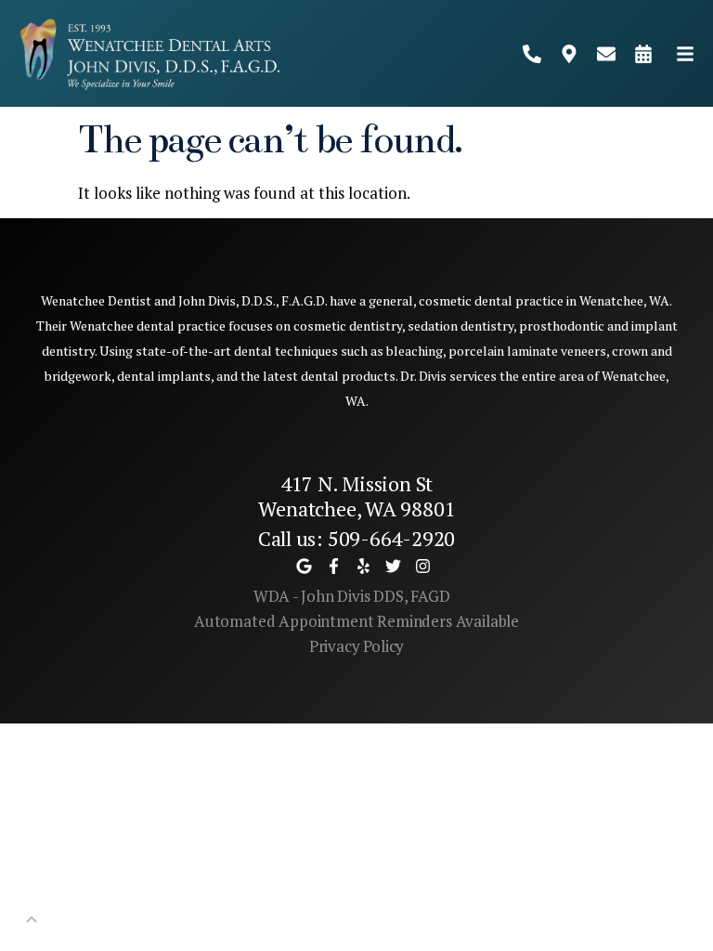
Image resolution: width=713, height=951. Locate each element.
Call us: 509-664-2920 (356, 538)
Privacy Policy (357, 646)
